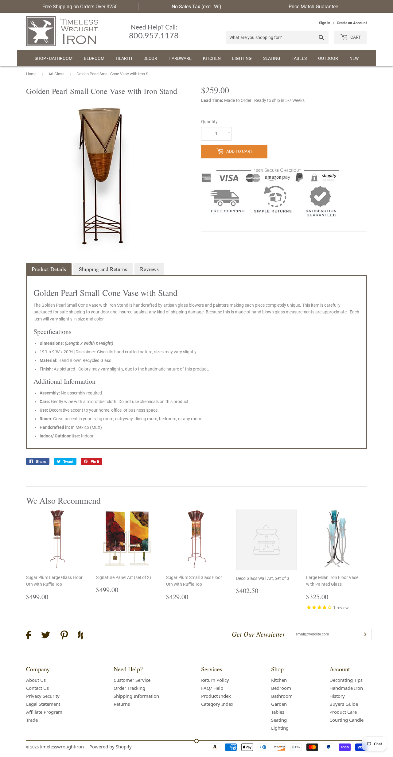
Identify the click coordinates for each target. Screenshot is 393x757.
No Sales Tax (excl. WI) (196, 7)
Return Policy (215, 680)
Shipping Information (136, 696)
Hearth (124, 58)
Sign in (324, 23)
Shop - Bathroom (53, 58)
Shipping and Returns (103, 269)
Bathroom (282, 696)
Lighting (242, 58)
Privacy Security (43, 696)
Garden (279, 704)
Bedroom (94, 58)
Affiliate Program (44, 712)
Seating (271, 58)
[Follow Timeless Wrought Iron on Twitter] (46, 636)
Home (31, 74)
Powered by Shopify (110, 746)
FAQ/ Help (212, 688)
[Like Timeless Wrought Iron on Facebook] (28, 636)
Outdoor (328, 58)
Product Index (216, 696)
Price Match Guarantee (313, 7)
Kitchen (212, 58)
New (354, 58)
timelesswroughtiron (62, 746)
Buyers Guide (343, 704)
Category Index (217, 704)
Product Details (49, 269)
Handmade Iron (346, 688)
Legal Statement (43, 704)
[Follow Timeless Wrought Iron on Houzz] (80, 636)
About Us (36, 680)
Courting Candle (346, 720)
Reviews (149, 269)
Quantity (209, 121)
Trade (32, 720)
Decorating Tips (346, 680)
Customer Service (132, 680)
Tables (299, 58)
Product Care (343, 712)
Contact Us (37, 688)
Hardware (180, 58)
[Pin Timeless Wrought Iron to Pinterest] (64, 636)
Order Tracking (129, 688)
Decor (150, 58)
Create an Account (352, 23)
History (337, 696)
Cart (355, 37)
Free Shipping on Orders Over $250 (80, 7)
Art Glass (56, 74)
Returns (122, 704)
